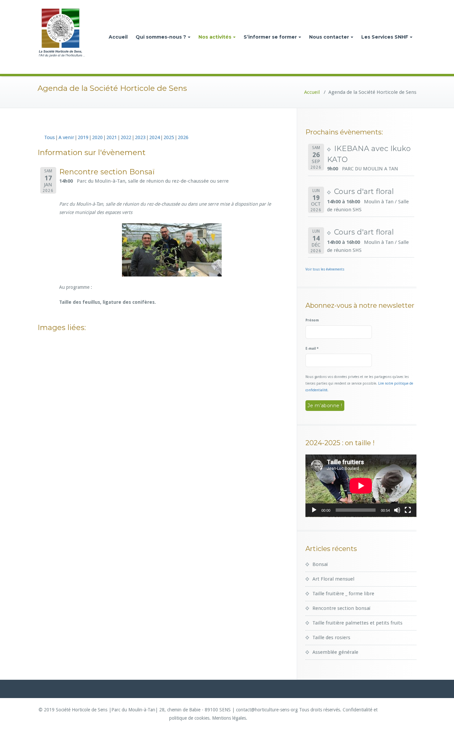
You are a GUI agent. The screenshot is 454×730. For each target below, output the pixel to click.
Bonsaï (320, 564)
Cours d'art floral (364, 191)
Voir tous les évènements (324, 269)
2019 (83, 137)
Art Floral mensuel (333, 579)
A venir (66, 137)
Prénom (312, 320)
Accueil (118, 37)
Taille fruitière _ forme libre (343, 594)
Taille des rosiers (331, 637)
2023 (140, 137)
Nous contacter (329, 37)
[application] (360, 486)
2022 (126, 137)
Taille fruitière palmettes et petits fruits (357, 623)
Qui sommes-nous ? (161, 37)
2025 (169, 137)
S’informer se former (270, 37)
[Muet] (397, 510)
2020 (97, 137)
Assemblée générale (335, 652)
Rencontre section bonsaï (341, 608)
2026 (183, 137)
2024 (154, 137)
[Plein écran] (407, 510)
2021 (111, 137)
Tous (49, 137)
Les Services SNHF (384, 37)
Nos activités (214, 37)
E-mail (311, 348)
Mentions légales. (229, 718)
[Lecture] (314, 510)
